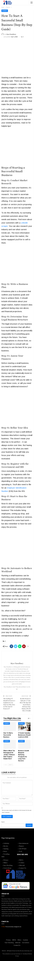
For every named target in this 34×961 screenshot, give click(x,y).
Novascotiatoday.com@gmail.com (13, 927)
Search (3, 822)
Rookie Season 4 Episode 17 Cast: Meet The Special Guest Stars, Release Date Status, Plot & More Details (25, 705)
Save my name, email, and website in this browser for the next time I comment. (16, 811)
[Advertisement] (17, 58)
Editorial (22, 865)
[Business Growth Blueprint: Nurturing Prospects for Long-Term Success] (24, 744)
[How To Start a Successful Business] (9, 726)
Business (4, 10)
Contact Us (22, 868)
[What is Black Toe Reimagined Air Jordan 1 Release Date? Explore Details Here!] (9, 744)
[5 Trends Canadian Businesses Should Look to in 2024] (24, 726)
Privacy (5, 860)
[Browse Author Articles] (17, 657)
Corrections (7, 868)
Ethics (5, 863)
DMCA (21, 860)
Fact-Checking (7, 865)
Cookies (21, 863)
